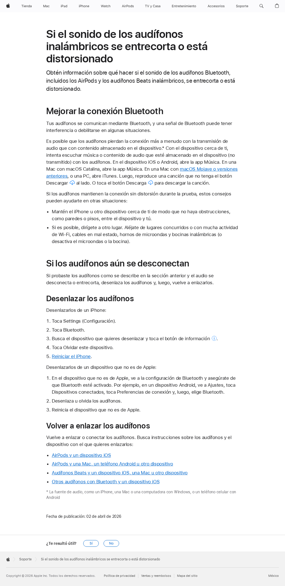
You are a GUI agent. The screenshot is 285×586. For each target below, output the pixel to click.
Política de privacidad (119, 576)
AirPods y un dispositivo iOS (81, 455)
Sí (91, 543)
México (273, 576)
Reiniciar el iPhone (71, 356)
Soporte (25, 559)
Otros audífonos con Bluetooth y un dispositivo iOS (105, 481)
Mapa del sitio (187, 576)
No (111, 543)
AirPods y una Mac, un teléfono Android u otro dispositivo (112, 464)
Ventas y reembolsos (156, 576)
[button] (261, 6)
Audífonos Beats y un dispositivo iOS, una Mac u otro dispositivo (120, 472)
